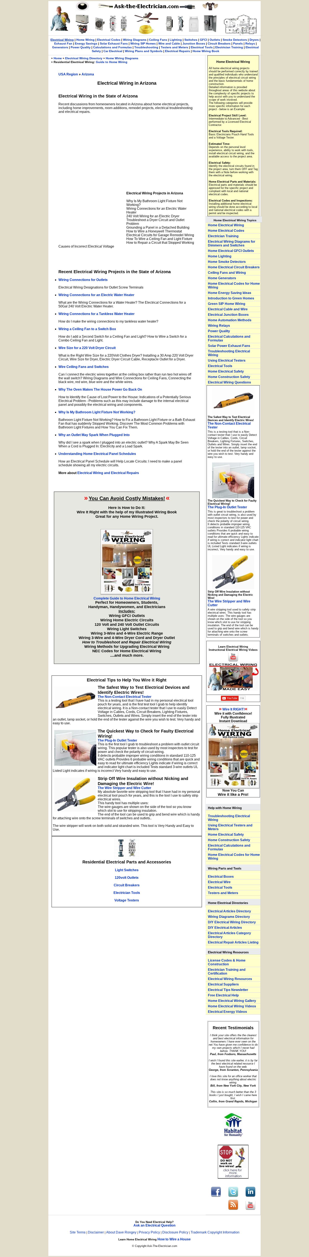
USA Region (68, 74)
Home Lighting (219, 256)
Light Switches (127, 870)
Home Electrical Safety (226, 371)
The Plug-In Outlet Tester (117, 740)
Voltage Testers (126, 900)
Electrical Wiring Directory (83, 58)
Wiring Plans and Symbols (143, 51)
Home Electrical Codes (226, 230)
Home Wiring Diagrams (122, 58)
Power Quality (81, 47)
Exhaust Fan (63, 43)
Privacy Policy (150, 1232)
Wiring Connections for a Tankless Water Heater (96, 314)
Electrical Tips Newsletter (228, 990)
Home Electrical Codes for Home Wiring (234, 285)
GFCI (203, 39)
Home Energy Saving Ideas (229, 293)
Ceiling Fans (158, 39)
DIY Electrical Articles (225, 927)
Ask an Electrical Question (154, 1225)
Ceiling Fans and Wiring (227, 272)
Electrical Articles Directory (229, 911)
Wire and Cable (169, 43)
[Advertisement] (127, 147)
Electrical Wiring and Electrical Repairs (108, 473)
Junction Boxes (193, 43)
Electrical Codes (108, 39)
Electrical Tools (202, 47)
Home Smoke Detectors (227, 262)
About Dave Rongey (121, 1232)
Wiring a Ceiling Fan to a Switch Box (87, 329)
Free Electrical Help (223, 995)
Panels (238, 43)
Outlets (215, 39)
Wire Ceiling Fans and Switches (83, 367)
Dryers (254, 39)
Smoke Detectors (235, 39)
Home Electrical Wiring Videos (232, 1006)
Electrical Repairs (177, 51)
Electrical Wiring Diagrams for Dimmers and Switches (231, 243)
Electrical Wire (219, 882)
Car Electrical (112, 51)
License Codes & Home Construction (227, 962)
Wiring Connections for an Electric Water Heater (96, 295)
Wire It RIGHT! (233, 709)
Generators (60, 47)
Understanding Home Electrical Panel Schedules (97, 454)
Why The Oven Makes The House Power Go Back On (100, 389)
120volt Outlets (127, 877)
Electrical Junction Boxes (228, 314)
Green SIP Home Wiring (226, 304)
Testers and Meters (174, 47)
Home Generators (222, 278)
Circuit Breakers (219, 43)
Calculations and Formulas (112, 47)
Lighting (176, 39)
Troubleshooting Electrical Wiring (229, 353)
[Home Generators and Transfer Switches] (82, 32)
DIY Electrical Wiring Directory (232, 922)
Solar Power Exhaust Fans (229, 346)
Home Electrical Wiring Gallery (232, 1001)
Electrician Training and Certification (227, 971)
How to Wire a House (174, 1239)
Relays (250, 43)
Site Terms (78, 1232)
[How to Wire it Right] (126, 593)
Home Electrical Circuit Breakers (234, 267)
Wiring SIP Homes (143, 43)
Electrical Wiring (62, 39)
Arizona (88, 74)
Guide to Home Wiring (111, 62)
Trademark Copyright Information (215, 1232)
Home (58, 58)
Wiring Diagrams (135, 39)
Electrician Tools (127, 893)
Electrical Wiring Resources (230, 979)
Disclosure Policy (175, 1232)
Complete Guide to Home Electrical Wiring (127, 598)
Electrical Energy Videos (227, 1011)
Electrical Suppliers (223, 984)
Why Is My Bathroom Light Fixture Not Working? (96, 412)
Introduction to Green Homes (231, 298)
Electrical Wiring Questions (229, 382)
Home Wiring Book (206, 51)
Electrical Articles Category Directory (229, 935)
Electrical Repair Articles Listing (233, 942)
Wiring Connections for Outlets (83, 280)
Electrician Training (229, 47)
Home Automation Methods (229, 320)
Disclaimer (96, 1232)
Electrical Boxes (221, 876)
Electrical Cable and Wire (228, 309)
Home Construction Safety (229, 377)
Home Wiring (85, 39)
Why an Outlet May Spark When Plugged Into (94, 435)
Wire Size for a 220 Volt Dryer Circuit (87, 348)
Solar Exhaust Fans (114, 43)
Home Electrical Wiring (226, 225)
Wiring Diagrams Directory (229, 916)
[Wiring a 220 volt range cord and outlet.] (99, 30)
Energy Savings (86, 43)
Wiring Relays (219, 325)
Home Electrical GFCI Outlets (231, 251)
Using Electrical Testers (227, 360)
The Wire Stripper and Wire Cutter (124, 788)
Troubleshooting (146, 47)
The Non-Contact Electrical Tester (124, 696)
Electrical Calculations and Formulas (229, 338)
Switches (190, 39)
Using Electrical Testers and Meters (230, 827)
